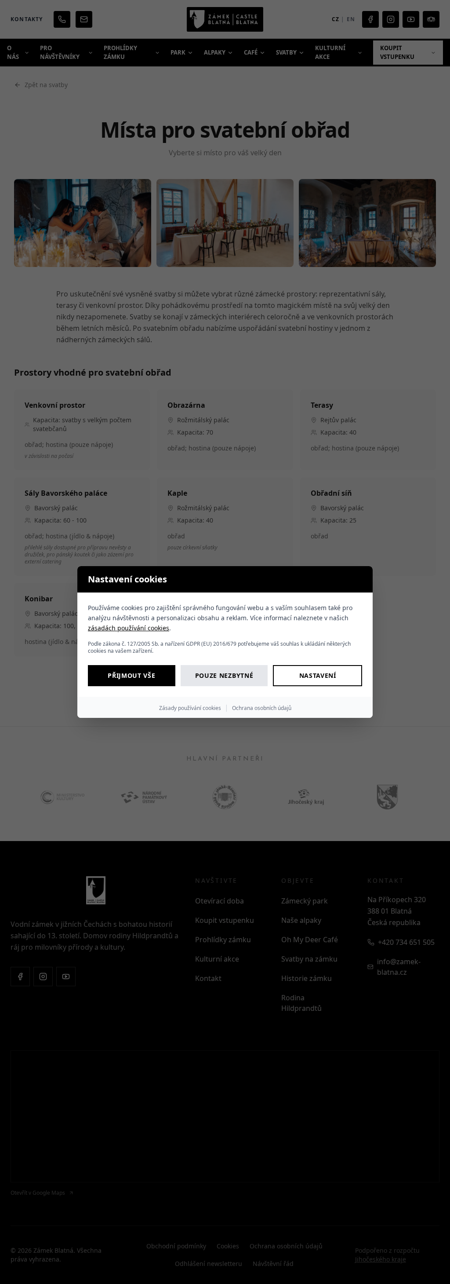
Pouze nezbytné (224, 675)
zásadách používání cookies (128, 628)
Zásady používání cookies (190, 708)
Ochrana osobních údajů (261, 708)
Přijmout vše (131, 675)
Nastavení (317, 675)
